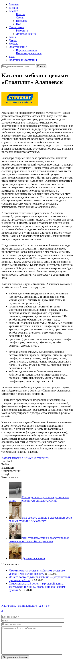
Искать (41, 66)
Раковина (22, 30)
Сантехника (16, 27)
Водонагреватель (26, 50)
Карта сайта (8, 605)
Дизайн (13, 7)
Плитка (20, 14)
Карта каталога (27, 605)
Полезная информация (23, 59)
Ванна (13, 37)
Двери (13, 40)
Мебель (13, 43)
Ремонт (13, 10)
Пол (18, 24)
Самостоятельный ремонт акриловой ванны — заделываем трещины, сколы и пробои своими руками (38, 587)
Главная (14, 4)
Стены (20, 17)
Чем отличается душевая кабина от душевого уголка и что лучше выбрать (37, 572)
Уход (12, 56)
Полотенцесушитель (29, 53)
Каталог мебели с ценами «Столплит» (25, 457)
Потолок (21, 20)
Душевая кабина (26, 33)
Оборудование (18, 46)
